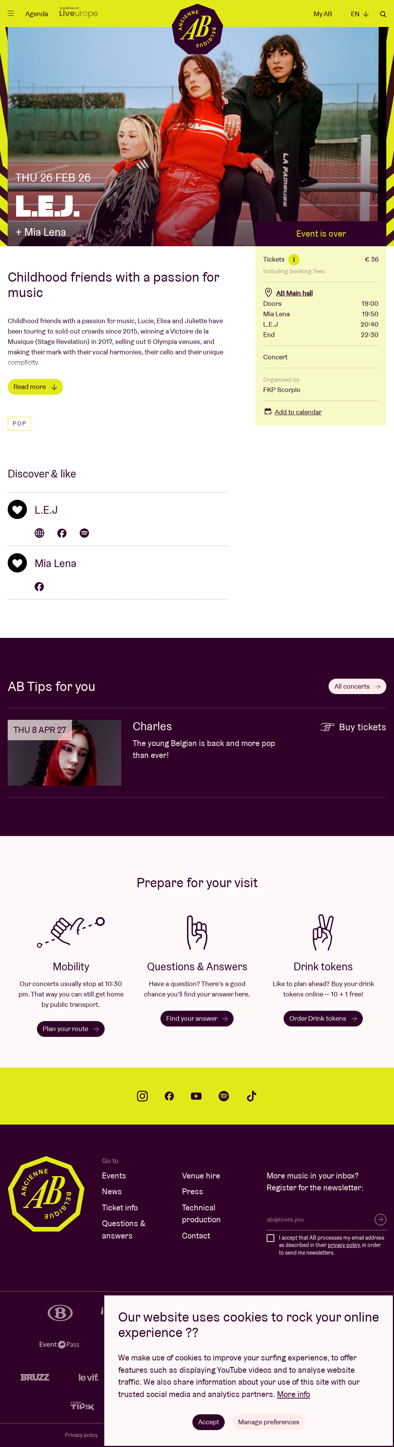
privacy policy (344, 1245)
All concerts (352, 686)
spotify (224, 1096)
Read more (30, 386)
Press (192, 1191)
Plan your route (66, 1028)
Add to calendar (298, 411)
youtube (196, 1096)
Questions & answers (123, 1229)
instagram (142, 1096)
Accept (208, 1421)
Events (114, 1175)
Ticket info (120, 1207)
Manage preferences (268, 1421)
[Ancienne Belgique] (197, 29)
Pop (20, 423)
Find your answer (192, 1018)
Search (383, 14)
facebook (169, 1096)
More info (293, 1394)
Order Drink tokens (318, 1018)
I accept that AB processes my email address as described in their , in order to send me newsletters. (331, 1245)
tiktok (251, 1096)
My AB (323, 13)
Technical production (201, 1213)
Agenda (36, 13)
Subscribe (380, 1219)
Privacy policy (81, 1435)
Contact (196, 1235)
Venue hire (201, 1175)
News (112, 1191)
